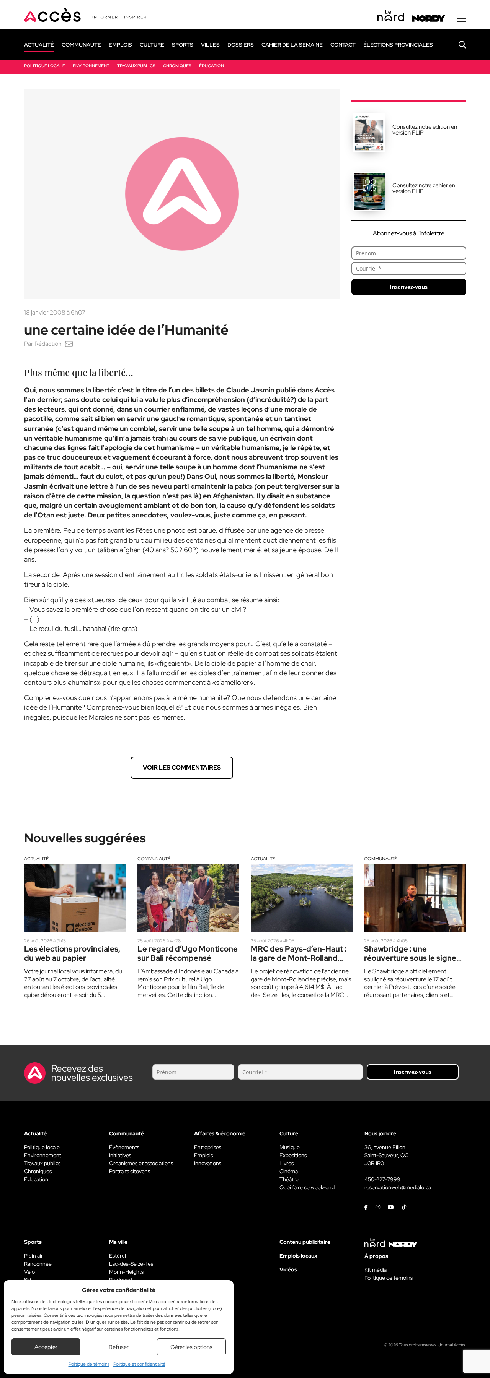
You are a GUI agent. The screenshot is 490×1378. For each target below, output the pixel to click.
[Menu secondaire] (461, 19)
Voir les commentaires (182, 768)
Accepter (45, 1347)
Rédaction (48, 344)
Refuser (119, 1347)
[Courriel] (69, 344)
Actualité (36, 859)
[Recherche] (456, 44)
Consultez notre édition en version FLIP (424, 129)
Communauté (153, 859)
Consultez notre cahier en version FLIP (423, 188)
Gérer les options (191, 1347)
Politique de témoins (89, 1364)
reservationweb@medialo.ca (397, 1187)
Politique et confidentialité (139, 1364)
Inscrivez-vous (409, 286)
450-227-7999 (382, 1179)
